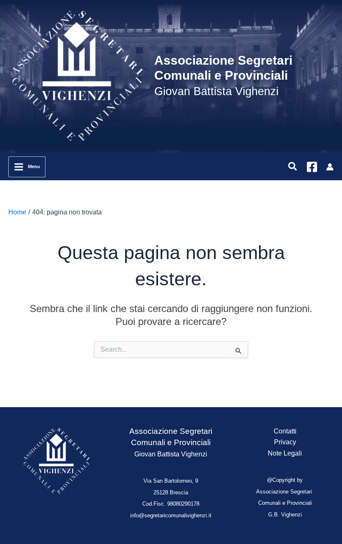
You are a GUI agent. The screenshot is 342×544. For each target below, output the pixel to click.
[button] (293, 167)
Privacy (285, 442)
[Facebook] (312, 167)
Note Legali (285, 453)
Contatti (285, 431)
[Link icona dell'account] (330, 167)
